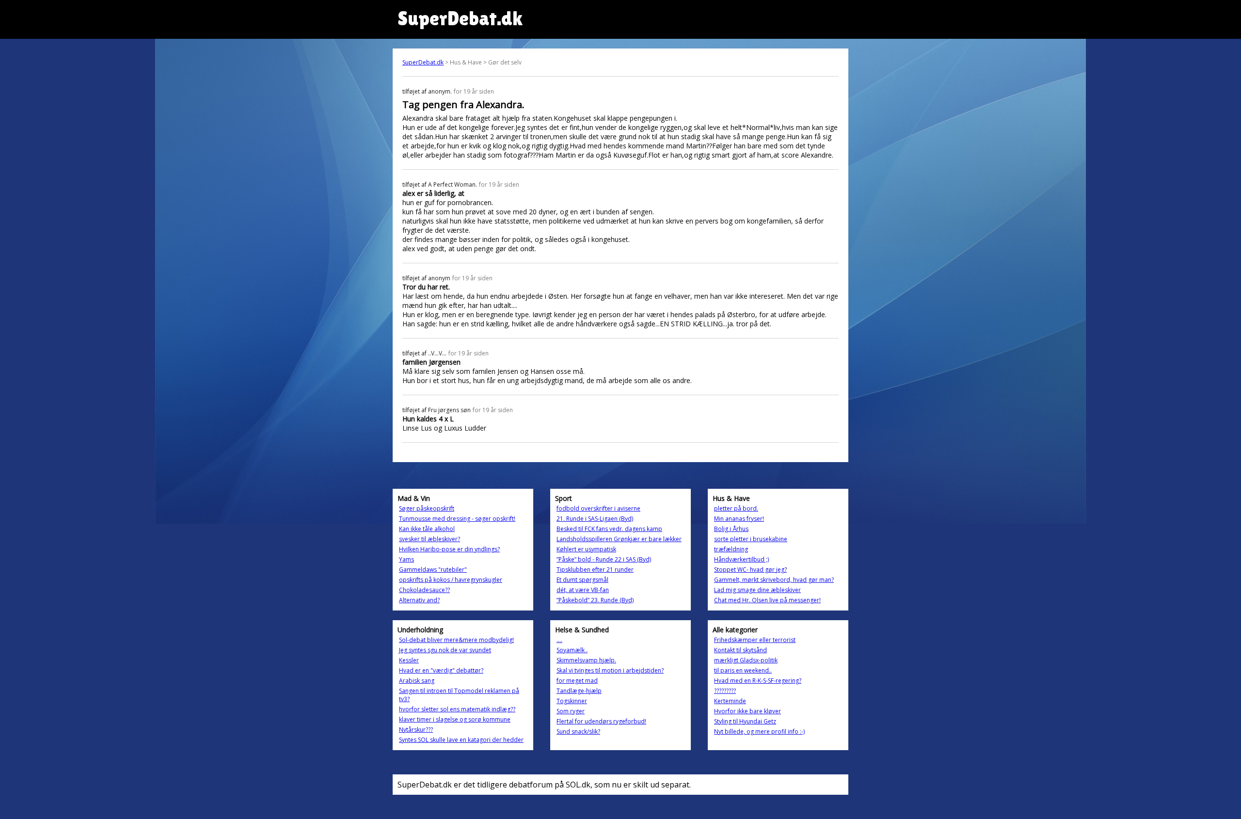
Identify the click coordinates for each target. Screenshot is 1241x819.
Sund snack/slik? (578, 731)
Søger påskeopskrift (426, 508)
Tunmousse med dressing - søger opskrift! (457, 518)
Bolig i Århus (731, 529)
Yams (406, 559)
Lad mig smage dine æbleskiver (757, 590)
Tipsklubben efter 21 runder (595, 569)
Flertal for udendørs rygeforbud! (601, 721)
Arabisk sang (416, 680)
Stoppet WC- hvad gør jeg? (750, 569)
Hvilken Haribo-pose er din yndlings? (449, 549)
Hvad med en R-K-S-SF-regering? (757, 680)
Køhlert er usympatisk (586, 549)
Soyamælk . (572, 650)
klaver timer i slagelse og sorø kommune (454, 719)
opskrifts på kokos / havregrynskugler (450, 580)
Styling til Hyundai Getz (745, 721)
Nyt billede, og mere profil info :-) (759, 731)
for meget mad (577, 680)
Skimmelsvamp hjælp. (586, 660)
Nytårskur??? (416, 729)
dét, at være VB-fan (583, 590)
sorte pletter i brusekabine (750, 539)
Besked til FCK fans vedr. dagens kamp (609, 529)
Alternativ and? (419, 600)
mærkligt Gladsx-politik (746, 660)
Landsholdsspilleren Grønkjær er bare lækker (619, 539)
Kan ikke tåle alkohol (427, 529)
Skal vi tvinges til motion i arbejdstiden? (610, 670)
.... (559, 640)
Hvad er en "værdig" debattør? (441, 670)
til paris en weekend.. (743, 670)
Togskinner (572, 701)
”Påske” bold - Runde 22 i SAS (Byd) (604, 559)
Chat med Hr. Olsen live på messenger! (767, 600)
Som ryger (571, 711)
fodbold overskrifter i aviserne (598, 508)
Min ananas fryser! (739, 518)
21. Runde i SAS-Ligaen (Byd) (595, 518)
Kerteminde (730, 701)
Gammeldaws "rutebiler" (433, 569)
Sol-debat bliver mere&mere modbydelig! (456, 640)
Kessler (409, 660)
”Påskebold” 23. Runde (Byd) (595, 600)
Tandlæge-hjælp (579, 691)
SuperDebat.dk (423, 62)
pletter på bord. (736, 508)
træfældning (731, 549)
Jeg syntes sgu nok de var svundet (445, 650)
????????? (725, 691)
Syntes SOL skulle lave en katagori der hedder (461, 740)
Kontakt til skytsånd (740, 650)
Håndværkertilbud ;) (741, 559)
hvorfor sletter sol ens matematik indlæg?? (457, 709)
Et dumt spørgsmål (582, 580)
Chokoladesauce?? (424, 590)
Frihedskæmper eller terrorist (755, 640)
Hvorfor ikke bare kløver (747, 711)
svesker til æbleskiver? (429, 539)
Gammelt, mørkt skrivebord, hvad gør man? (774, 580)
